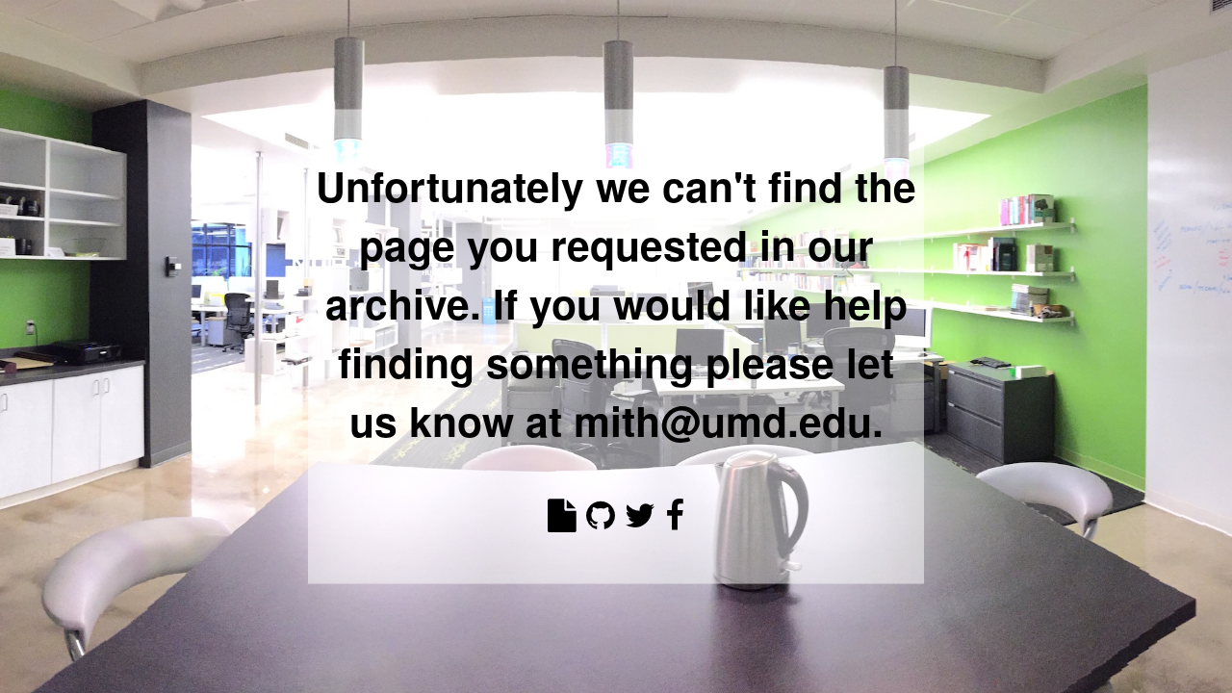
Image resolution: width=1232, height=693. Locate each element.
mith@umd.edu (723, 419)
